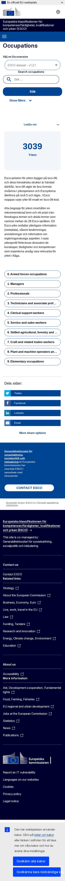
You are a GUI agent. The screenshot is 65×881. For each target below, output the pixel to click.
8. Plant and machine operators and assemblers (34, 351)
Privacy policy (12, 794)
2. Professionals (18, 293)
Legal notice (11, 801)
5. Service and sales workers (26, 322)
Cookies (8, 786)
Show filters (17, 100)
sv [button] (58, 12)
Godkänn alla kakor (31, 861)
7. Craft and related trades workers (30, 342)
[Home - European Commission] (12, 11)
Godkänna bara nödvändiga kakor (39, 872)
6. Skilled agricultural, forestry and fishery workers (34, 332)
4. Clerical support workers (25, 313)
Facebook (20, 403)
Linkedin (19, 412)
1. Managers (15, 283)
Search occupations (31, 71)
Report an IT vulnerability (19, 772)
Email (17, 422)
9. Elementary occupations (25, 361)
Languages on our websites (21, 779)
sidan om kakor (44, 835)
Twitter (18, 393)
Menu (4, 36)
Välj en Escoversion (16, 56)
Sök (33, 91)
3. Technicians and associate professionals (34, 303)
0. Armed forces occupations (27, 274)
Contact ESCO (12, 574)
